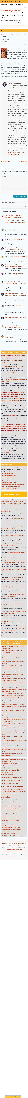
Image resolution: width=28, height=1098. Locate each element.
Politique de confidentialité (15, 851)
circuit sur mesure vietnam (12, 787)
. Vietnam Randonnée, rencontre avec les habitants (13, 484)
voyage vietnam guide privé (21, 835)
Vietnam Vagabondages (11, 10)
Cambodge (15, 366)
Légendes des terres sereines (23, 162)
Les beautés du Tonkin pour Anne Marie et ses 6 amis (13, 744)
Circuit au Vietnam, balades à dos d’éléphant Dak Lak (13, 695)
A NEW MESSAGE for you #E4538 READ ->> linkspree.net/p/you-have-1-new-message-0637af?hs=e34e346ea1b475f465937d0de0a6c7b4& (12, 501)
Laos (11, 366)
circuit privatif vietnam (9, 783)
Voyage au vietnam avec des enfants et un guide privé (13, 730)
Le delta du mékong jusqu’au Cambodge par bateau (13, 693)
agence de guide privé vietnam (7, 759)
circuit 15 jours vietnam (5, 767)
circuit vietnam (3, 791)
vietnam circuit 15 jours (20, 810)
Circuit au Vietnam (16, 1)
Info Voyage (6, 452)
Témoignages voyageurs (12, 4)
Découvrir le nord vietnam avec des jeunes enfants (12, 714)
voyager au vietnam (17, 827)
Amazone (3, 78)
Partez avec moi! (4, 4)
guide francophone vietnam (13, 799)
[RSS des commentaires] (24, 7)
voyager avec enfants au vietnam (11, 829)
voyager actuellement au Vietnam (7, 827)
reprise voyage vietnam (5, 804)
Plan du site (15, 853)
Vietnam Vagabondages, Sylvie (11, 247)
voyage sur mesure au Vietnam (9, 833)
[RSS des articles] (26, 7)
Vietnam (7, 366)
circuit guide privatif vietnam (11, 777)
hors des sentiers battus (18, 843)
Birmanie (21, 366)
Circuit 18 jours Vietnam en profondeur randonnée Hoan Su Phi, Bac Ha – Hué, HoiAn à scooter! (15, 283)
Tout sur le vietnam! (8, 34)
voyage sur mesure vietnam (8, 835)
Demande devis (21, 4)
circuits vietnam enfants (18, 789)
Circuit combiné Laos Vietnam (8, 691)
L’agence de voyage (8, 1)
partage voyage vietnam (21, 802)
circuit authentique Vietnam (11, 770)
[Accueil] (1, 34)
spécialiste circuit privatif (6, 810)
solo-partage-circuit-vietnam (16, 808)
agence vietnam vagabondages (19, 759)
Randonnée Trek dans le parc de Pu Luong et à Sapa (13, 684)
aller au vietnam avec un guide (9, 763)
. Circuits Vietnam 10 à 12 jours (9, 475)
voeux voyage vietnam (19, 816)
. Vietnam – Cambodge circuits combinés (11, 486)
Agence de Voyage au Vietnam (16, 841)
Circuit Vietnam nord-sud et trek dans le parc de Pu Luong (14, 689)
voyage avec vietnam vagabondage (8, 818)
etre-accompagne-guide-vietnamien (10, 795)
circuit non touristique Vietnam (12, 780)
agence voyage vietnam (7, 761)
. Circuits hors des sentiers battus (9, 482)
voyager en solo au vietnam (6, 831)
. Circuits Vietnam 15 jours (7, 477)
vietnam (13, 810)
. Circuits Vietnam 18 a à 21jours (9, 479)
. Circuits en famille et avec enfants (9, 480)
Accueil (2, 1)
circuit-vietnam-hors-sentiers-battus (9, 765)
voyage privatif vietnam (7, 823)
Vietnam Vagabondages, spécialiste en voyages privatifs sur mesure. (15, 295)
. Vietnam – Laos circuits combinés (9, 488)
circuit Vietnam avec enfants (12, 791)
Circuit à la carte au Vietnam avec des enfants (11, 669)
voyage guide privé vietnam (10, 820)
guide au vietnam (4, 799)
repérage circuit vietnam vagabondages (11, 806)
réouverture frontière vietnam (6, 808)
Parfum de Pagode (6, 161)
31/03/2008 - (5, 41)
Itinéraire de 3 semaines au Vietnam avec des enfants (13, 682)
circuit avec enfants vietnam (8, 772)
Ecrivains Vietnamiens (18, 34)
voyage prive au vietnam (8, 825)
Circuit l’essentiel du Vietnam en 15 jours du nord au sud (14, 687)
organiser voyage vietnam (8, 802)
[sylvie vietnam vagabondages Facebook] (22, 7)
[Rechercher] (26, 4)
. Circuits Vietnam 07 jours (7, 473)
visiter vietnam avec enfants (7, 816)
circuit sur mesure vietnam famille (7, 789)
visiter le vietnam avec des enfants (10, 814)
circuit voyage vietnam (22, 791)
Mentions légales (5, 851)
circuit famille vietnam (7, 774)
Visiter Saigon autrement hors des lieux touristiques (13, 686)
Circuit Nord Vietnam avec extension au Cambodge (13, 704)
